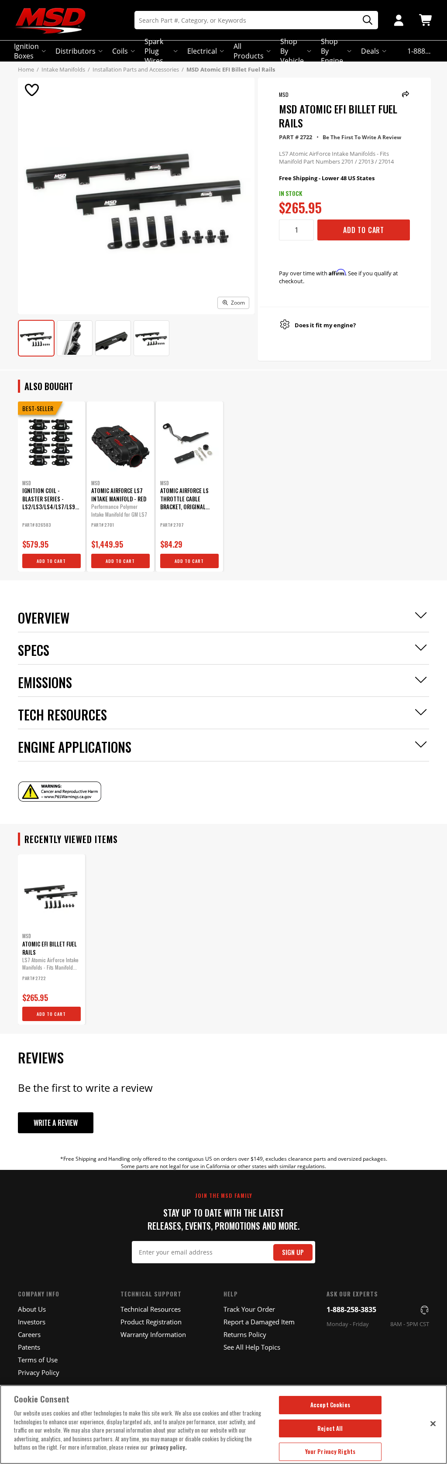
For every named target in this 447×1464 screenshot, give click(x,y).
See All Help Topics (252, 1347)
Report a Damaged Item (259, 1321)
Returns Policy (245, 1334)
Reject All (330, 1428)
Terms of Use (38, 1359)
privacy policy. (168, 1447)
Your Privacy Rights (330, 1451)
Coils (120, 51)
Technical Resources (150, 1309)
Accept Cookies (330, 1404)
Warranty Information (153, 1334)
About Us (32, 1309)
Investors (31, 1321)
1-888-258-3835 (351, 1309)
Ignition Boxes (26, 51)
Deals (370, 51)
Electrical (202, 51)
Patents (29, 1347)
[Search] (364, 20)
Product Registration (151, 1321)
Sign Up (293, 1252)
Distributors (75, 51)
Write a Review (56, 1123)
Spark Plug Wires (153, 51)
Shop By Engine (332, 51)
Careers (29, 1334)
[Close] (433, 1423)
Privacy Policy (38, 1372)
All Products (249, 51)
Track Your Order (249, 1309)
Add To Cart (363, 230)
